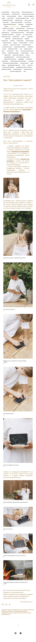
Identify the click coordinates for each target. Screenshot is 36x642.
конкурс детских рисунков (28, 14)
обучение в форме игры (16, 71)
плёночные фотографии (8, 67)
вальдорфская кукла (9, 57)
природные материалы (8, 28)
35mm (23, 65)
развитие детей (28, 48)
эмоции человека (23, 42)
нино (25, 71)
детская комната (6, 14)
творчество (7, 38)
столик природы (25, 53)
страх (17, 50)
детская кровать (6, 12)
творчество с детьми (15, 44)
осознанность (10, 50)
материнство (5, 40)
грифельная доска (25, 26)
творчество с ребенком (18, 55)
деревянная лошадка (13, 53)
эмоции (15, 42)
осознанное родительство (27, 50)
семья (3, 16)
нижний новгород (17, 69)
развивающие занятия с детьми (24, 67)
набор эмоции (20, 40)
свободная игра (19, 20)
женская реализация (17, 38)
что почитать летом (27, 34)
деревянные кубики (6, 69)
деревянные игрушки (8, 20)
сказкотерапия (29, 32)
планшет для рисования (17, 22)
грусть (3, 50)
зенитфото (30, 65)
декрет (23, 36)
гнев (21, 48)
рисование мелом (20, 28)
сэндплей (18, 34)
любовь (20, 16)
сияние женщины (7, 42)
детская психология (7, 46)
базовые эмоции (30, 40)
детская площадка (11, 16)
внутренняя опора (6, 36)
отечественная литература (17, 32)
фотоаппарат (28, 22)
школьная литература (24, 30)
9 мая (32, 18)
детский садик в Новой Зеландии (18, 61)
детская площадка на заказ (22, 18)
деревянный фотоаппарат (9, 24)
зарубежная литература (8, 34)
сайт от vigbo (18, 638)
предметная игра (14, 26)
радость (4, 53)
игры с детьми (28, 20)
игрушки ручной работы (20, 46)
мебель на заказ (16, 12)
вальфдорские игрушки (7, 612)
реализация (30, 36)
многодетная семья (13, 48)
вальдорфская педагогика (14, 65)
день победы (10, 18)
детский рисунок (16, 14)
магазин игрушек (24, 63)
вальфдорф (21, 59)
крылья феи (6, 22)
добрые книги (16, 36)
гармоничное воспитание (10, 59)
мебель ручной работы (27, 12)
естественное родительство (23, 57)
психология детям (26, 44)
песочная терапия (11, 30)
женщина (12, 40)
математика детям (28, 69)
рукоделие (21, 24)
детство (28, 55)
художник (27, 38)
